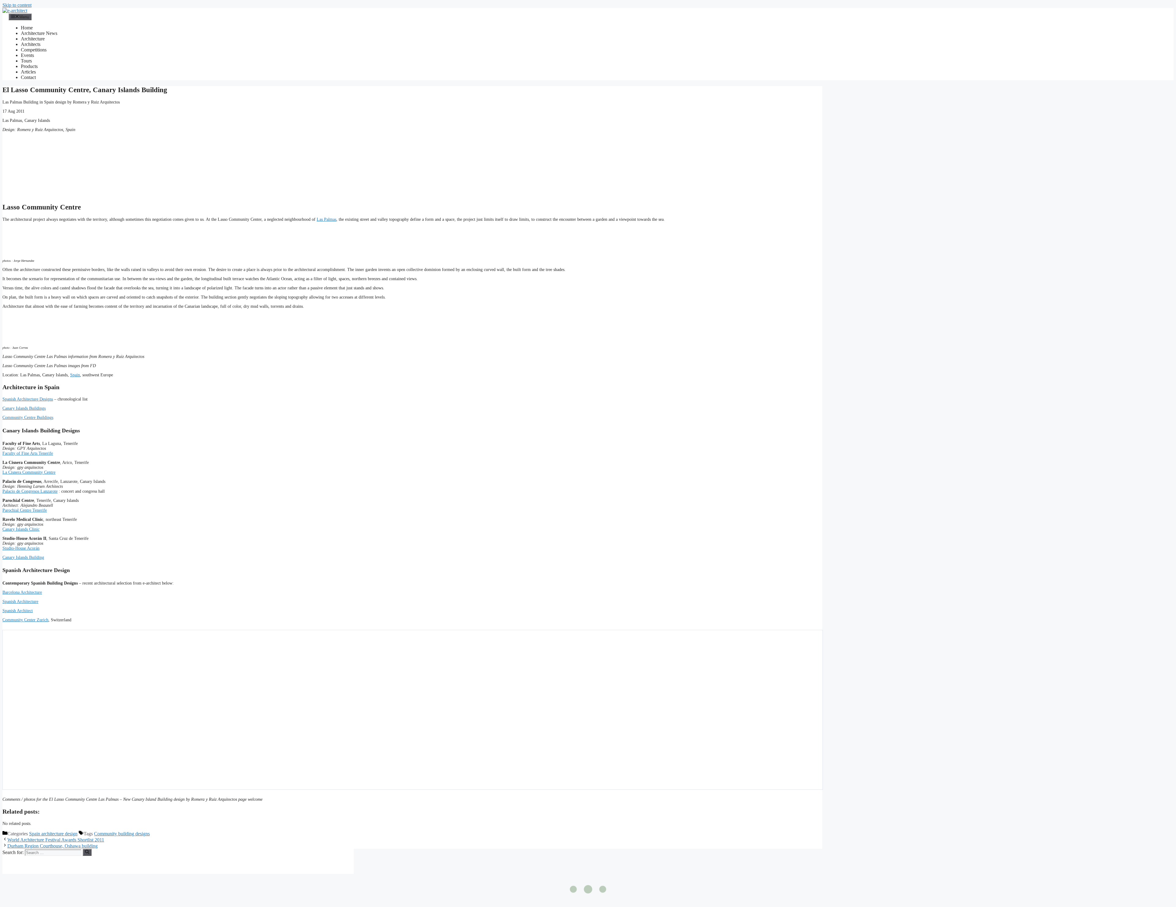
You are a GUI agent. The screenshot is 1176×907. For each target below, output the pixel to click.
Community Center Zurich (25, 620)
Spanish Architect (17, 610)
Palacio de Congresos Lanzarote (30, 491)
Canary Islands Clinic (21, 529)
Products (29, 66)
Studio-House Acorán (21, 548)
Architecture (33, 38)
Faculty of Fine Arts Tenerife (27, 453)
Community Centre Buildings (27, 417)
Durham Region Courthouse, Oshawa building (52, 846)
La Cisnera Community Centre (28, 472)
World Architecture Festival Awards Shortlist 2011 (55, 839)
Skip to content (17, 5)
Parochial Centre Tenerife (24, 510)
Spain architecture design (53, 833)
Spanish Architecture (20, 601)
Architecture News (39, 33)
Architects (30, 44)
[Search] (87, 852)
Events (27, 55)
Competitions (34, 49)
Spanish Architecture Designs (27, 399)
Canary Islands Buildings (24, 408)
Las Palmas (326, 219)
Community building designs (122, 833)
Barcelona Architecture (22, 592)
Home (27, 27)
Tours (26, 60)
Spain (75, 375)
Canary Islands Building (23, 557)
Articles (28, 71)
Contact (28, 77)
